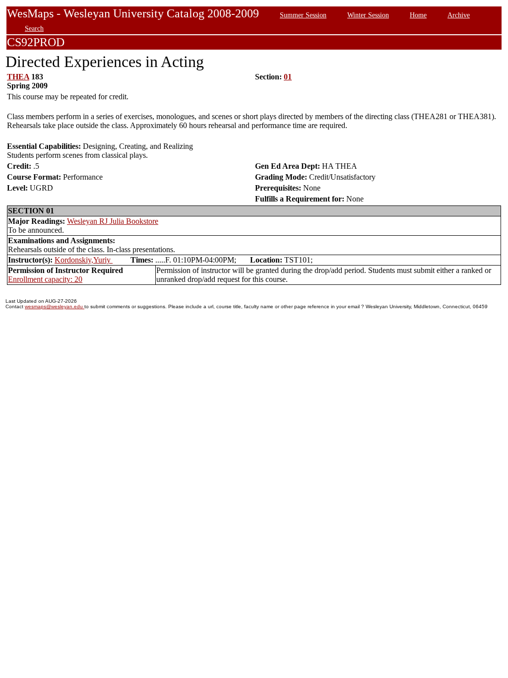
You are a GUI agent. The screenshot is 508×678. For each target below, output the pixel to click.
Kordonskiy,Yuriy (84, 260)
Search (34, 28)
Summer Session (303, 15)
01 (288, 76)
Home (418, 15)
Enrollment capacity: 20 (45, 279)
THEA (18, 76)
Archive (458, 15)
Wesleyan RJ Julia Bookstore (112, 221)
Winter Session (368, 15)
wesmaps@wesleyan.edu (54, 306)
